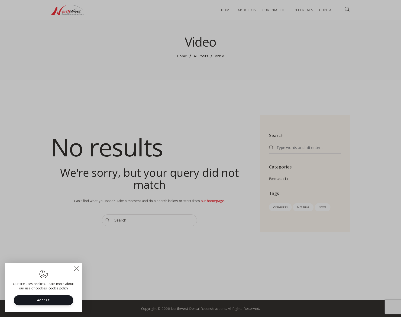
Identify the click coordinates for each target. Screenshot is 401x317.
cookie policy (58, 288)
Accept (43, 300)
